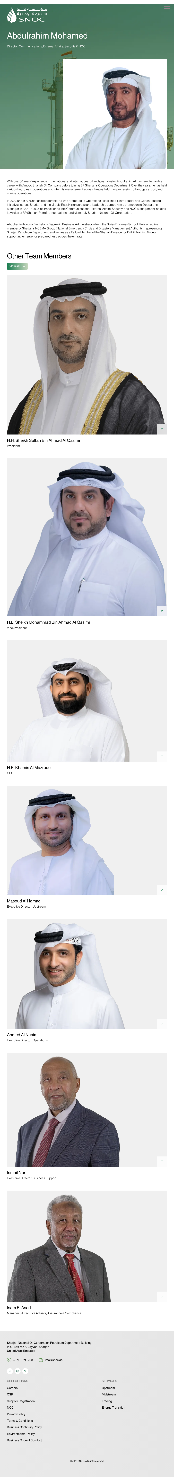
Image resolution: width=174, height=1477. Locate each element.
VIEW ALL (15, 266)
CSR (10, 1394)
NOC (10, 1407)
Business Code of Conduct (24, 1440)
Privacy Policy (16, 1414)
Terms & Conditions (20, 1420)
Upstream (108, 1388)
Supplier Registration (21, 1401)
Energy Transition (113, 1407)
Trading (107, 1401)
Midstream (109, 1394)
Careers (12, 1388)
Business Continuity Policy (24, 1427)
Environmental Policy (21, 1434)
